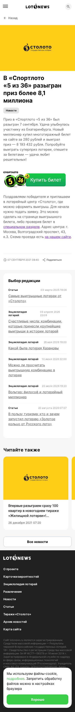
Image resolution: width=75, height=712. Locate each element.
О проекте (10, 569)
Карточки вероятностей (21, 576)
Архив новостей (15, 621)
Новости (11, 110)
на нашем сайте (58, 237)
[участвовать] (34, 180)
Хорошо (37, 699)
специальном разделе (21, 227)
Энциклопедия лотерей (20, 584)
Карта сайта (12, 629)
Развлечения (12, 591)
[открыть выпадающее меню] (5, 6)
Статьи (8, 606)
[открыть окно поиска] (68, 6)
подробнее (15, 678)
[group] (35, 493)
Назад (13, 18)
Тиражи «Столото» (17, 614)
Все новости (37, 542)
